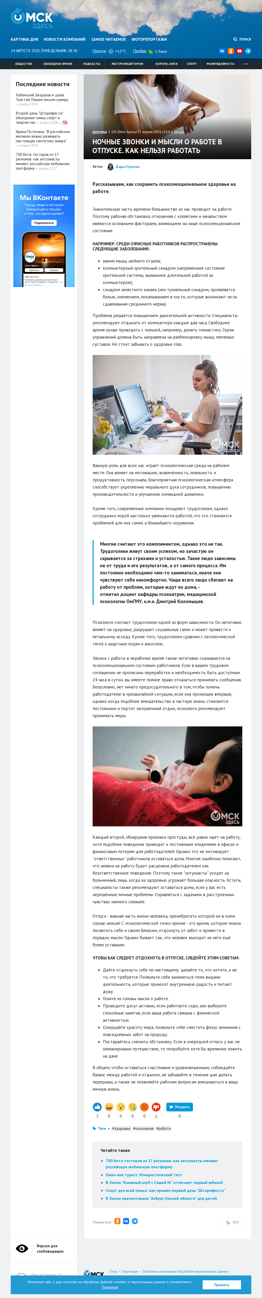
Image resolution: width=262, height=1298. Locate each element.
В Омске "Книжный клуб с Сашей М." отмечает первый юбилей (164, 1182)
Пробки (139, 50)
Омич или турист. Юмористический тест (144, 1174)
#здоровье (121, 1128)
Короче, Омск (167, 64)
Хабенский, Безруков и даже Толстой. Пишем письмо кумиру (42, 97)
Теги (102, 1128)
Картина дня (24, 39)
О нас (113, 1271)
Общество (23, 64)
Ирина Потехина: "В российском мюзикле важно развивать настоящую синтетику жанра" (43, 136)
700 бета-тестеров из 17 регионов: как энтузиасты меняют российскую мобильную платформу (43, 161)
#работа (163, 1128)
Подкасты (91, 64)
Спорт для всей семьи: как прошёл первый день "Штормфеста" (165, 1190)
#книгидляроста (220, 64)
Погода (99, 50)
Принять (222, 1284)
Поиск (244, 39)
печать (179, 132)
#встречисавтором (127, 64)
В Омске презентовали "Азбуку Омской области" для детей (161, 1198)
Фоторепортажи (149, 39)
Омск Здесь (32, 18)
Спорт (192, 64)
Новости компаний (64, 39)
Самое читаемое (108, 39)
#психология (143, 1128)
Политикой (110, 1287)
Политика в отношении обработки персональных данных (186, 1271)
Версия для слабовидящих (50, 1248)
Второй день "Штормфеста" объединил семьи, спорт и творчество (39, 118)
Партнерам (130, 1271)
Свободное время (57, 64)
